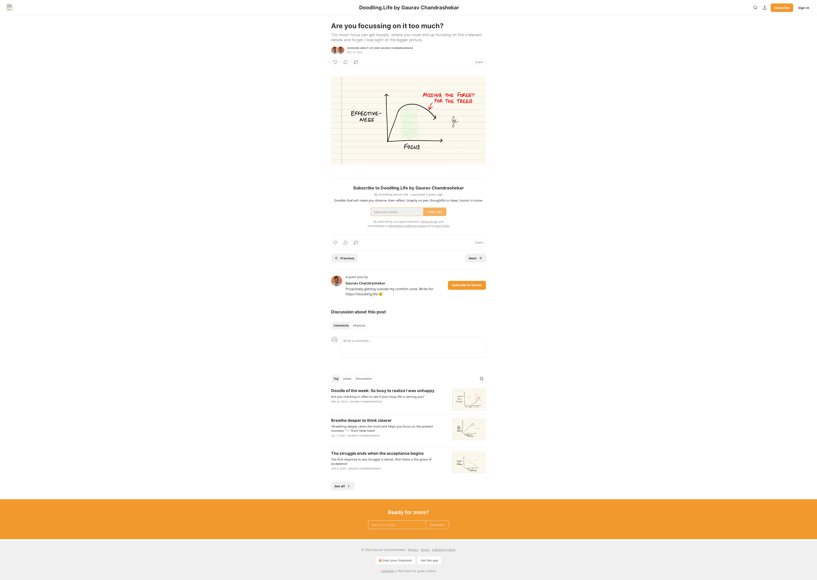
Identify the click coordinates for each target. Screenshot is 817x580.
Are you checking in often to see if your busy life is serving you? (377, 396)
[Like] (335, 62)
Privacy (413, 550)
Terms (425, 550)
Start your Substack (397, 560)
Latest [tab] (347, 379)
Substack (387, 571)
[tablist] (349, 325)
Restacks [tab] (359, 325)
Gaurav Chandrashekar (397, 48)
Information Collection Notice (407, 226)
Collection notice (444, 550)
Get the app (429, 560)
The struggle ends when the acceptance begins (377, 453)
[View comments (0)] (345, 62)
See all (339, 486)
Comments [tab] (341, 325)
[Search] (755, 7)
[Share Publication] (764, 7)
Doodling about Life (360, 48)
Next (473, 258)
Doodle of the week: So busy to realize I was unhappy (382, 390)
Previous (347, 258)
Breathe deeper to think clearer (361, 420)
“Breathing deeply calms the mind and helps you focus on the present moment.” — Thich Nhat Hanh (382, 428)
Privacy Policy (440, 226)
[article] (408, 399)
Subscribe (782, 8)
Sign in (803, 8)
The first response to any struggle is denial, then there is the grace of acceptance (381, 461)
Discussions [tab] (364, 379)
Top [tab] (336, 379)
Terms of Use (429, 221)
